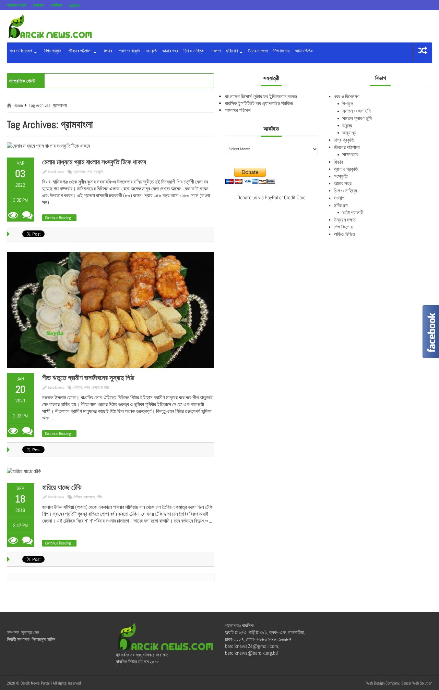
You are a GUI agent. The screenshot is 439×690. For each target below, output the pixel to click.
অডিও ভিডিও (304, 50)
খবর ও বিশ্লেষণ (21, 50)
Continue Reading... (59, 218)
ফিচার (107, 50)
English (74, 5)
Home (18, 105)
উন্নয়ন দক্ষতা (258, 50)
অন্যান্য (349, 132)
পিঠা (106, 387)
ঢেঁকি (99, 496)
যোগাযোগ (38, 5)
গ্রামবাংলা (79, 171)
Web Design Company (382, 683)
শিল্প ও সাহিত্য (193, 50)
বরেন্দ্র (347, 125)
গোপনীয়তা (56, 5)
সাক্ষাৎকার (350, 154)
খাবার (87, 387)
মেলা (89, 171)
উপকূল (347, 103)
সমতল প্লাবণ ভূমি (357, 118)
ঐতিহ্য (77, 387)
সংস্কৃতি (151, 50)
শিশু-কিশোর (281, 50)
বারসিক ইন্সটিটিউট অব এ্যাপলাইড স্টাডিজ (259, 103)
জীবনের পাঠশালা (80, 50)
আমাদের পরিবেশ (238, 110)
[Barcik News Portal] (50, 26)
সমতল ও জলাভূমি (356, 111)
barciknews (56, 171)
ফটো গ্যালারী (353, 212)
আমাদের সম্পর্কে (16, 5)
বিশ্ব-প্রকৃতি (51, 50)
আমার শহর (170, 50)
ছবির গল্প (232, 50)
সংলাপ (215, 50)
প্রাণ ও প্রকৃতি (128, 50)
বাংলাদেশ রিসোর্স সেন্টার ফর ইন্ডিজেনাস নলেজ (261, 96)
